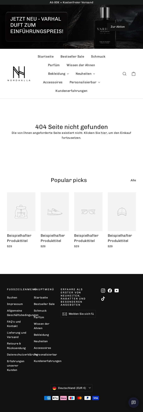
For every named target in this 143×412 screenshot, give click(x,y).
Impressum (15, 304)
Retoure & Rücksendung (16, 346)
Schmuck (98, 56)
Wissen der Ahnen (81, 65)
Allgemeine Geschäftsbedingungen (18, 313)
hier (104, 133)
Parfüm (54, 65)
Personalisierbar (83, 82)
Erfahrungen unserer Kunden (15, 366)
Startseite (46, 56)
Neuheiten (84, 74)
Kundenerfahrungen (71, 91)
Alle (133, 180)
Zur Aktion (118, 26)
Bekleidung (57, 74)
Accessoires (53, 82)
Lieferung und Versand (16, 335)
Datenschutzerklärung (18, 354)
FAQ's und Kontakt (14, 324)
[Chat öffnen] (133, 402)
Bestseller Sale (72, 56)
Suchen (12, 297)
